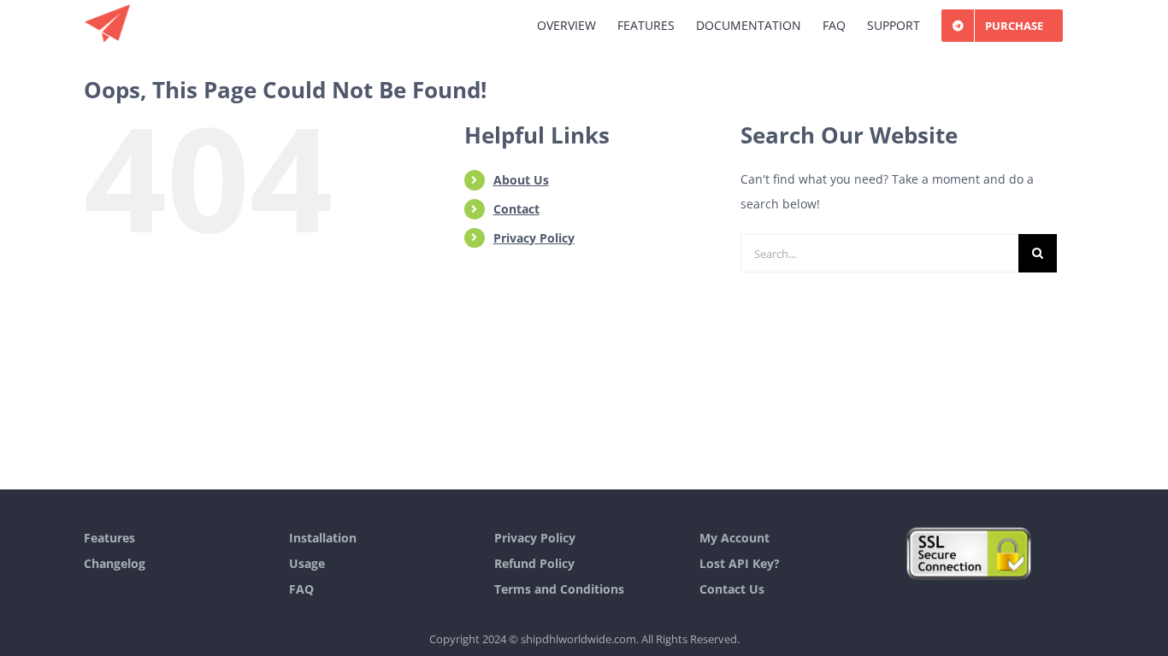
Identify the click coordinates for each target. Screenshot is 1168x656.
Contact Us (731, 589)
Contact (516, 209)
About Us (521, 180)
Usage (307, 563)
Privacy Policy (534, 238)
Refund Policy (534, 563)
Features (109, 538)
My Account (734, 538)
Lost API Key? (739, 563)
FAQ (301, 589)
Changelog (114, 563)
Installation (323, 538)
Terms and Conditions (559, 589)
